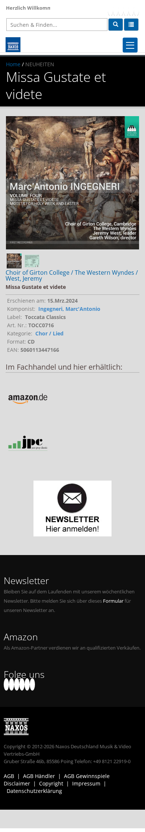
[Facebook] (110, 9)
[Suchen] (115, 24)
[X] (115, 9)
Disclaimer (17, 783)
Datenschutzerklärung (34, 790)
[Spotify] (136, 9)
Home (13, 64)
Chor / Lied (49, 333)
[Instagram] (131, 9)
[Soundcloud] (126, 9)
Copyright (51, 783)
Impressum (86, 783)
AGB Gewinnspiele (87, 776)
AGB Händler (39, 776)
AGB (9, 776)
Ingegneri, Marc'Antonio (69, 308)
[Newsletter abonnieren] (72, 508)
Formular (113, 601)
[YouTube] (120, 9)
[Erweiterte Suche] (131, 24)
